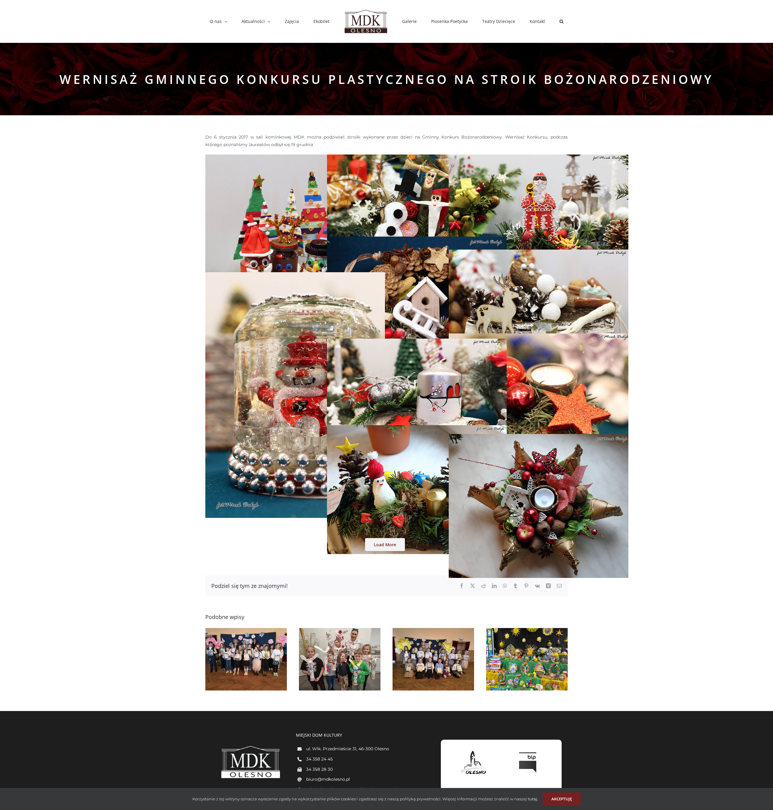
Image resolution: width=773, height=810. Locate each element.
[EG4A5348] (538, 337)
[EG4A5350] (417, 342)
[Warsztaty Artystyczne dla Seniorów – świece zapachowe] (527, 659)
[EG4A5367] (538, 437)
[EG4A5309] (295, 158)
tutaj (532, 798)
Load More (385, 544)
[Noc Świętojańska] (246, 659)
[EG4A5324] (417, 240)
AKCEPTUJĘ (561, 799)
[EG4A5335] (538, 253)
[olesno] (474, 751)
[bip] (528, 751)
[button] (526, 21)
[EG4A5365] (417, 429)
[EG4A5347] (295, 276)
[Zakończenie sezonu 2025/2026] (339, 659)
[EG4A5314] (417, 158)
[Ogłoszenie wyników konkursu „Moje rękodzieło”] (433, 659)
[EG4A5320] (538, 158)
